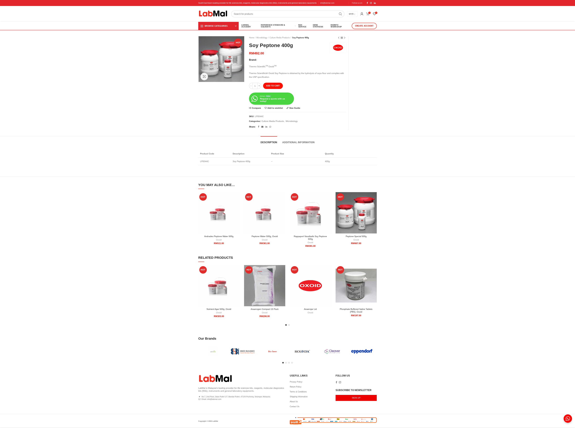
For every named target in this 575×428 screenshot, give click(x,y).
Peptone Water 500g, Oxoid (265, 236)
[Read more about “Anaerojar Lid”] (329, 276)
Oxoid (219, 240)
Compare (256, 108)
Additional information (298, 142)
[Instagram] (371, 3)
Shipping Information (299, 397)
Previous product (338, 37)
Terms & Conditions (298, 392)
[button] (237, 203)
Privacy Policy (296, 382)
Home (251, 38)
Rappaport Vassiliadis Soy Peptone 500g (310, 237)
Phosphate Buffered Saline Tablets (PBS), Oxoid (356, 310)
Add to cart (273, 86)
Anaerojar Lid (310, 309)
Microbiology (261, 38)
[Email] (262, 127)
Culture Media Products (280, 38)
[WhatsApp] (270, 127)
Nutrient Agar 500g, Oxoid (219, 309)
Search (340, 13)
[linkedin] (375, 3)
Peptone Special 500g (356, 236)
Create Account (364, 26)
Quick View (237, 210)
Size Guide (294, 108)
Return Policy (295, 387)
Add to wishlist (275, 108)
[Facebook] (367, 3)
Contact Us (294, 406)
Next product (344, 37)
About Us (294, 401)
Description (269, 142)
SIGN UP (356, 398)
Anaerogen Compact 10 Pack (265, 309)
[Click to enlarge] (204, 76)
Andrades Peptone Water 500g (218, 236)
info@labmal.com (327, 3)
